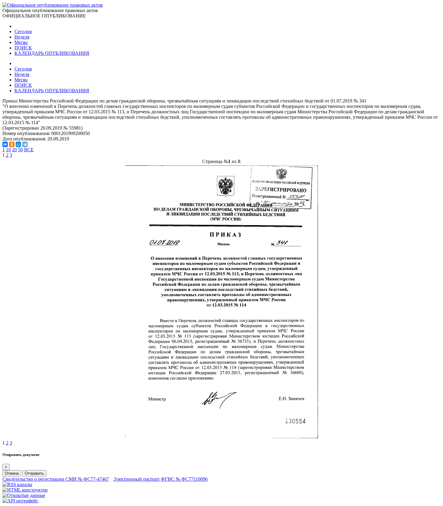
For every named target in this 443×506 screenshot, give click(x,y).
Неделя (21, 36)
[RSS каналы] (17, 484)
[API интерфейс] (20, 500)
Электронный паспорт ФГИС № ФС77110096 (160, 479)
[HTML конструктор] (25, 489)
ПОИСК (23, 47)
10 (8, 149)
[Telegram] (25, 144)
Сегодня (23, 31)
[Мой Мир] (18, 144)
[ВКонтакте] (5, 144)
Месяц (21, 42)
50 (20, 149)
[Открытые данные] (23, 495)
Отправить (34, 473)
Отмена (12, 473)
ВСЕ (29, 149)
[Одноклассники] (11, 144)
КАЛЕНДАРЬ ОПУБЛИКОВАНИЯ (51, 53)
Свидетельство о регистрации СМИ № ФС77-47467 (55, 479)
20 (14, 149)
